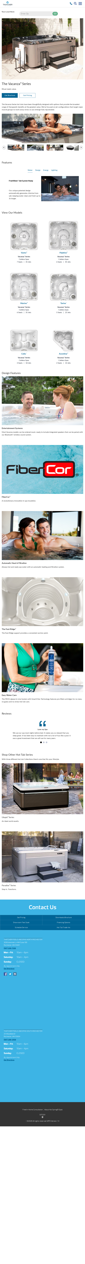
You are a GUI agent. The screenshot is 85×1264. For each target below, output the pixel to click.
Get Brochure (10, 95)
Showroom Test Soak (21, 922)
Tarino (63, 303)
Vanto (24, 253)
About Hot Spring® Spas (53, 1110)
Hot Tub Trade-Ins (63, 927)
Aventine (63, 354)
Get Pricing (27, 95)
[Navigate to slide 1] (41, 742)
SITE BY (42, 1115)
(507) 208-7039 (10, 948)
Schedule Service (21, 927)
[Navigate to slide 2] (44, 742)
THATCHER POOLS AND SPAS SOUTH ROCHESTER (23, 1031)
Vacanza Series (24, 257)
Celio (23, 354)
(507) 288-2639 (10, 1040)
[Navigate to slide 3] (46, 742)
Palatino (63, 253)
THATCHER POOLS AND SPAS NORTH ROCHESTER (23, 939)
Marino (23, 303)
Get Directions (9, 969)
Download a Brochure (64, 917)
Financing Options (63, 922)
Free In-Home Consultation (33, 1110)
